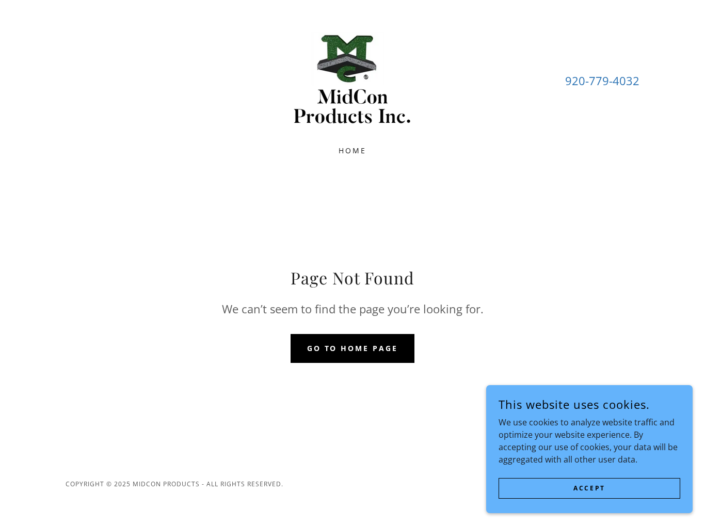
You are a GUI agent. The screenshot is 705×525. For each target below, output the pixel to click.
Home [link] (352, 150)
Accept (589, 488)
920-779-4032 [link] (602, 80)
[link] (352, 79)
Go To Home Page (352, 348)
